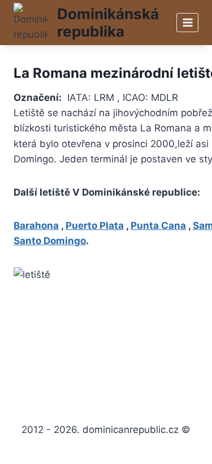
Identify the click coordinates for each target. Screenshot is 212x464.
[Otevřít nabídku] (187, 22)
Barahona (36, 225)
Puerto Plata (95, 225)
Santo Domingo (50, 240)
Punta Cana (158, 225)
